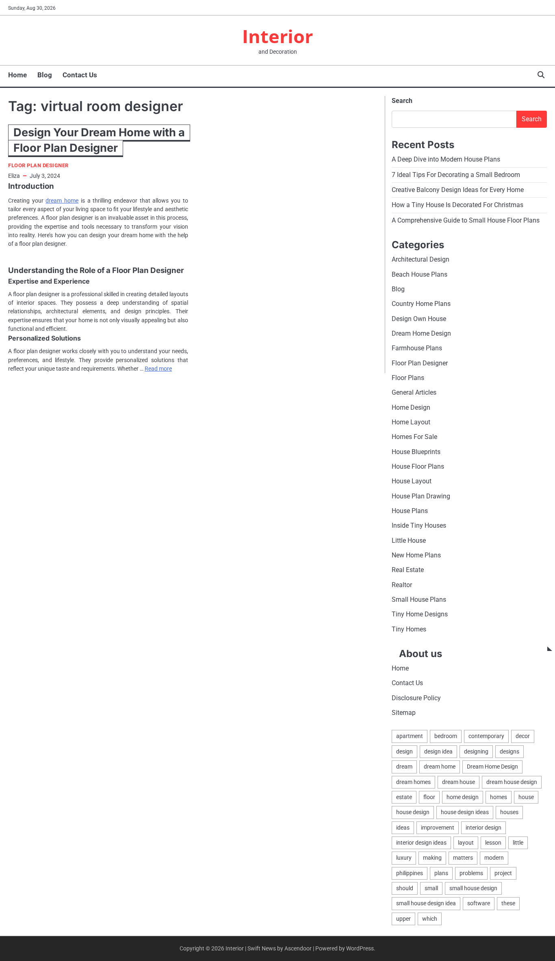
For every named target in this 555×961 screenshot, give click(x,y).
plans (441, 873)
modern (494, 857)
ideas (403, 827)
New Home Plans (416, 555)
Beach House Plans (419, 274)
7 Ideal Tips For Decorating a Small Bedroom (456, 175)
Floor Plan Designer (38, 165)
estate (404, 797)
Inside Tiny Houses (419, 525)
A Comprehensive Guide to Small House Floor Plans (466, 220)
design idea (438, 751)
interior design (483, 827)
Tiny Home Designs (420, 614)
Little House (409, 540)
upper (403, 918)
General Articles (414, 392)
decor (523, 736)
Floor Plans (408, 378)
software (478, 903)
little (518, 842)
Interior (277, 36)
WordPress (360, 948)
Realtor (402, 585)
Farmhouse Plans (417, 348)
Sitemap (404, 712)
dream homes (413, 782)
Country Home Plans (421, 304)
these (508, 903)
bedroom (445, 736)
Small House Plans (419, 599)
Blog (44, 75)
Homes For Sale (414, 437)
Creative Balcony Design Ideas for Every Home (458, 190)
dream (404, 766)
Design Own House (419, 319)
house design (412, 812)
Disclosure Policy (416, 698)
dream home (62, 200)
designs (509, 751)
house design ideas (465, 812)
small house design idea (426, 903)
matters (463, 857)
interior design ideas (421, 842)
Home (17, 75)
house (526, 797)
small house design (473, 888)
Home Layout (411, 422)
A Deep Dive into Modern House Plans (446, 159)
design (404, 751)
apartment (409, 736)
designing (476, 751)
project (503, 873)
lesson (493, 842)
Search (402, 101)
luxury (404, 857)
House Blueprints (416, 452)
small (431, 888)
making (432, 857)
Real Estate (408, 570)
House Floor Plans (418, 466)
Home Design (411, 407)
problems (471, 873)
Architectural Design (420, 259)
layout (466, 842)
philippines (409, 873)
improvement (437, 827)
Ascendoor (298, 948)
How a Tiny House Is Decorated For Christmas (457, 205)
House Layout (411, 481)
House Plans (410, 511)
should (404, 888)
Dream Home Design (421, 333)
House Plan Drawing (421, 496)
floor (429, 797)
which (429, 918)
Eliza (14, 176)
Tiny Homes (409, 629)
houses (509, 812)
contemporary (486, 736)
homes (498, 797)
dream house (458, 782)
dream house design (511, 782)
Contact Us (80, 75)
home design (463, 797)
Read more (158, 368)
